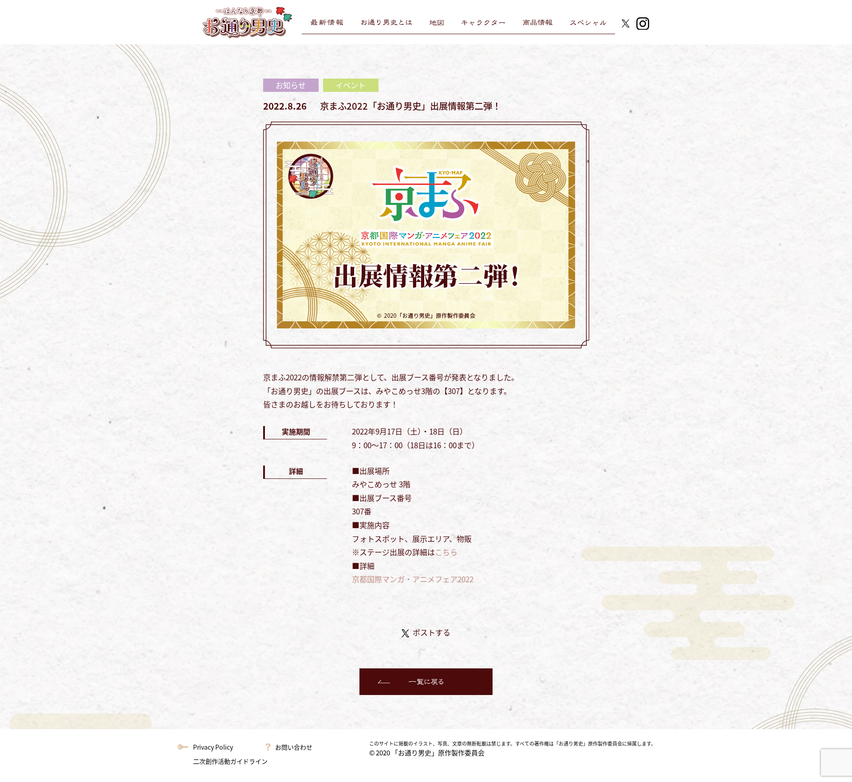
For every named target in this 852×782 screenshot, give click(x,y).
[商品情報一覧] (537, 22)
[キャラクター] (483, 22)
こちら (446, 551)
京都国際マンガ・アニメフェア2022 (412, 579)
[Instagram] (642, 22)
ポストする (431, 632)
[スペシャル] (588, 22)
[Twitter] (625, 22)
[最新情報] (327, 22)
